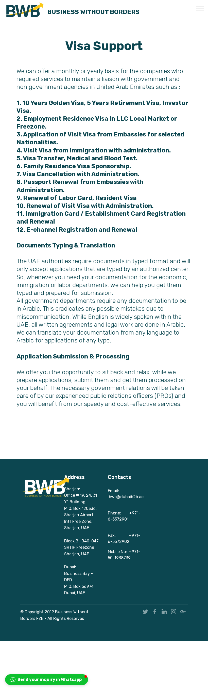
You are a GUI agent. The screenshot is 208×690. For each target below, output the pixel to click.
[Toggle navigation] (200, 8)
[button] (46, 679)
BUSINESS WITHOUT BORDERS (93, 11)
